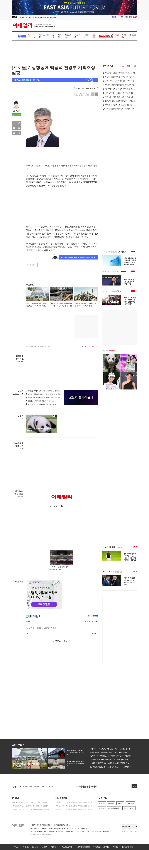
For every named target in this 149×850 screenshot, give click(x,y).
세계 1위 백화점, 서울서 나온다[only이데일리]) (42, 404)
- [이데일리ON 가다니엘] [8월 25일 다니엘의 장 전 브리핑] (74, 802)
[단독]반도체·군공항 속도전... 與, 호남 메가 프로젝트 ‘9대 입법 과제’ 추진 (116, 767)
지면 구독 (94, 346)
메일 (14, 128)
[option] (55, 17)
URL (18, 133)
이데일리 (34, 25)
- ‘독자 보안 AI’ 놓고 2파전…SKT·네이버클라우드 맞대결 (30, 809)
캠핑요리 (102, 808)
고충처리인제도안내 (83, 847)
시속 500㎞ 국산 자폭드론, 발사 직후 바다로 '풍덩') (43, 397)
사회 (34, 36)
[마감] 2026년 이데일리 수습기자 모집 (35, 786)
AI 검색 (20, 36)
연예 (134, 66)
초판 (130, 17)
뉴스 (122, 66)
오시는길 (35, 847)
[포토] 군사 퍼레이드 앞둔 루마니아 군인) (40, 401)
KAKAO (14, 133)
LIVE (14, 17)
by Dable (20, 449)
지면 (126, 17)
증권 (128, 66)
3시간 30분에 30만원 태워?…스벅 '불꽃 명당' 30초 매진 (110, 760)
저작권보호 (96, 847)
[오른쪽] (56, 416)
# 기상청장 (30, 265)
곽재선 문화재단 (129, 808)
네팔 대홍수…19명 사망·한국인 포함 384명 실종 (107, 752)
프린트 (18, 128)
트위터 (18, 123)
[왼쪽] (53, 416)
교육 (53, 36)
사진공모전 (130, 803)
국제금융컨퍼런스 (114, 808)
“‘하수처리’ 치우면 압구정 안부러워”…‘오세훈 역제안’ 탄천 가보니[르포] (116, 749)
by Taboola (20, 361)
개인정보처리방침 (127, 847)
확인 (134, 786)
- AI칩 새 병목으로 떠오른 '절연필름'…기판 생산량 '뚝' (29, 802)
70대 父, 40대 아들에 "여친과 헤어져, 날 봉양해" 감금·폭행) (46, 391)
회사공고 (25, 847)
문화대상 (102, 803)
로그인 (135, 17)
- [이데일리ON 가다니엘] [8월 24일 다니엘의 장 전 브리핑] (74, 806)
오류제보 (106, 847)
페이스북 (14, 123)
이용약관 (53, 847)
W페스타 (120, 803)
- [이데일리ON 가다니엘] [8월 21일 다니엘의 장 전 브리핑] (74, 809)
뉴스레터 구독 (86, 346)
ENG (116, 17)
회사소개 (16, 847)
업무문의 (44, 847)
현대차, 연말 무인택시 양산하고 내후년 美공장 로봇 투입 (110, 763)
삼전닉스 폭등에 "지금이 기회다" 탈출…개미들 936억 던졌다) (47, 394)
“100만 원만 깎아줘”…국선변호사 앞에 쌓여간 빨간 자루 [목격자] (113, 756)
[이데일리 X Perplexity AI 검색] (55, 80)
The (132, 35)
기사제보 (115, 847)
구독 (122, 17)
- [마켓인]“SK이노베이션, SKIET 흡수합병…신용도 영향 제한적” (31, 806)
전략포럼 (111, 803)
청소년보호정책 (67, 847)
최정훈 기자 (16, 111)
